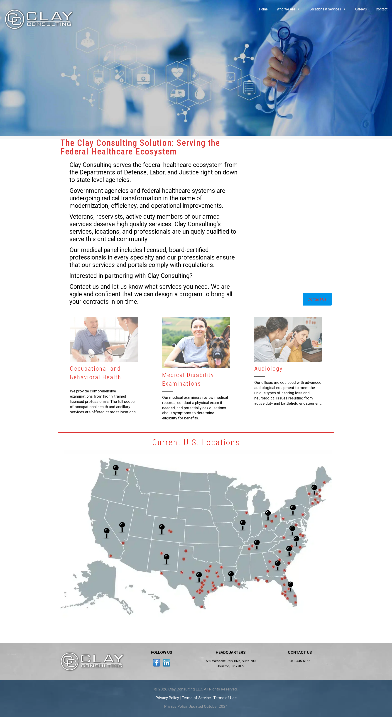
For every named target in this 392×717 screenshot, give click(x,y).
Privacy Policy (167, 697)
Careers (361, 9)
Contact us (84, 286)
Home (263, 9)
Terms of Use (225, 697)
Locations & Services (325, 9)
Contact (381, 9)
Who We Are (286, 9)
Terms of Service (196, 697)
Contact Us (317, 299)
